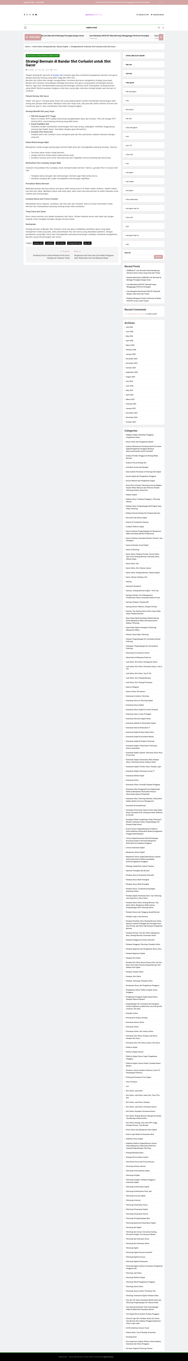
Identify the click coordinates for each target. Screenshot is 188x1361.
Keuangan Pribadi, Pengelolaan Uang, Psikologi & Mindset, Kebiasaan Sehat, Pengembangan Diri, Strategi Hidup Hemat (143, 822)
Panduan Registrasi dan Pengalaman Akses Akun (143, 949)
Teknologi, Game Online (134, 1287)
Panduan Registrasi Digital (135, 953)
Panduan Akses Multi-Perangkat (137, 884)
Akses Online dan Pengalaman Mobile (139, 442)
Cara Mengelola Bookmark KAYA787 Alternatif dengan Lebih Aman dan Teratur (121, 2)
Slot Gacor (61, 243)
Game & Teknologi (132, 550)
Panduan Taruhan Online (134, 972)
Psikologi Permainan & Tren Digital (138, 1077)
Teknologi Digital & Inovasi (135, 1257)
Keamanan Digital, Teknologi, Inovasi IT (140, 771)
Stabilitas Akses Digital (134, 1139)
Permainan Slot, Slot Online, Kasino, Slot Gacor (143, 1043)
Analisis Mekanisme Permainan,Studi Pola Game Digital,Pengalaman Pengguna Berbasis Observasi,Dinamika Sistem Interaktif (143, 448)
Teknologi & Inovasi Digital (135, 1196)
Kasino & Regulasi (132, 687)
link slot (129, 119)
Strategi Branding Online (134, 1153)
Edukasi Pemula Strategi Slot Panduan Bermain (143, 513)
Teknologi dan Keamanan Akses (137, 1239)
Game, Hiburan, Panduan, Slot (136, 577)
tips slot (87, 243)
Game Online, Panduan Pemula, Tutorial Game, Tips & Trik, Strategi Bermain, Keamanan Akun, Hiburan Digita (142, 556)
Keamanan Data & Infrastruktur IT (138, 728)
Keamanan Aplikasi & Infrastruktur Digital (141, 723)
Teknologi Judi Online (134, 1273)
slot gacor (129, 172)
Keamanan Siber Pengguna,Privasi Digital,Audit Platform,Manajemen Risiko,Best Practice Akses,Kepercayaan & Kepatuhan (143, 791)
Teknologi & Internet (133, 1200)
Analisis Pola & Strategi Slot (136, 463)
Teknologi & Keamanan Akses (137, 1205)
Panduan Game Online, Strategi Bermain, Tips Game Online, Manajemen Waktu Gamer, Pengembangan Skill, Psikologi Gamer (142, 905)
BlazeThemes (108, 1357)
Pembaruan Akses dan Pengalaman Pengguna (142, 985)
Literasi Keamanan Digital (135, 848)
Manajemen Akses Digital (135, 852)
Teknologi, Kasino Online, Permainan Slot (141, 1291)
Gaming (129, 582)
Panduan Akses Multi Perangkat (137, 880)
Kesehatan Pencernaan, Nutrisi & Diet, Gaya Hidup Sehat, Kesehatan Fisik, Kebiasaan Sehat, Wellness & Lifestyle (144, 812)
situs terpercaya (132, 199)
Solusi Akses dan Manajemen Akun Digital (141, 1130)
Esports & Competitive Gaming (137, 522)
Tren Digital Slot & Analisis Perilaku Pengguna (142, 1314)
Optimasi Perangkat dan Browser (138, 871)
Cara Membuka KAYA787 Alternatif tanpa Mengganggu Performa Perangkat (73, 36)
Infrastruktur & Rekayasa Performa (138, 657)
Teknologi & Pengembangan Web (138, 1218)
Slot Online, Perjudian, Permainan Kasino (140, 1111)
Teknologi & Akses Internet (136, 1166)
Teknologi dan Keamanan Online (137, 1243)
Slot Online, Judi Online (134, 1091)
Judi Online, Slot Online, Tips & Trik (138, 673)
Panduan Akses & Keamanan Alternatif (140, 875)
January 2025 (131, 408)
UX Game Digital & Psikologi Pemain (139, 1348)
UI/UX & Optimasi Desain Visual (137, 1328)
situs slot (129, 154)
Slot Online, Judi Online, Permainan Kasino (141, 1107)
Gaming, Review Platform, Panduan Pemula (141, 607)
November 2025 (131, 363)
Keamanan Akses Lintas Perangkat (138, 714)
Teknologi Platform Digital (135, 1277)
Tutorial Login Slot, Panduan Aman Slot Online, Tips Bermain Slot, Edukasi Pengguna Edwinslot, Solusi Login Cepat (143, 1320)
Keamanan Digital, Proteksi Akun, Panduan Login (143, 767)
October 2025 (131, 368)
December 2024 (131, 413)
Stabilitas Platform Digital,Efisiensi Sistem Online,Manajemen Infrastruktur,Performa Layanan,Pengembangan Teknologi (141, 1145)
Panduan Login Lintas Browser (137, 917)
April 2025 (129, 395)
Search (127, 253)
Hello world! (152, 314)
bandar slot (58, 75)
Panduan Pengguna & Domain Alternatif (140, 940)
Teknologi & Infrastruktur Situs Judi (139, 1191)
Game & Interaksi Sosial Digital (137, 545)
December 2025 (131, 359)
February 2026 (131, 350)
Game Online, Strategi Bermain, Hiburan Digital (42, 56)
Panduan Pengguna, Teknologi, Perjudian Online (143, 944)
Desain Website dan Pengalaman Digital (140, 481)
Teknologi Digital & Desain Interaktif (139, 1252)
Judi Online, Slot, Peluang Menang (138, 678)
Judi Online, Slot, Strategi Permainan (139, 682)
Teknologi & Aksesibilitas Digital (138, 1171)
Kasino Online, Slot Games (135, 691)
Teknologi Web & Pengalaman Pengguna (140, 1282)
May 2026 (129, 336)
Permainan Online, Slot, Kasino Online (139, 1031)
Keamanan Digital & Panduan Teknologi (140, 741)
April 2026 (129, 341)
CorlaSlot (49, 243)
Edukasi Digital (131, 495)
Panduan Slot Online (133, 958)
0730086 (31, 70)
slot (127, 101)
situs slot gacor (131, 128)
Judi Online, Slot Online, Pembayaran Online (141, 662)
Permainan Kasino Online (135, 1022)
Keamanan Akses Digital (135, 705)
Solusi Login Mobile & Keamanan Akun (140, 1134)
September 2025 (132, 372)
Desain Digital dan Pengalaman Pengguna (141, 476)
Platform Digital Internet (134, 1052)
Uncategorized (131, 1337)
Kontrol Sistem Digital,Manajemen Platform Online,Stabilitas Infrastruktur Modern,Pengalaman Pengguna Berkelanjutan (144, 831)
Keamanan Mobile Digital (135, 776)
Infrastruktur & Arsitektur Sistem (137, 653)
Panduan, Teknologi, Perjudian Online (139, 981)
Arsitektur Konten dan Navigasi (137, 467)
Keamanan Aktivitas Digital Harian (138, 719)
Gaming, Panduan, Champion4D (137, 602)
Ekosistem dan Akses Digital (136, 518)
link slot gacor (131, 92)
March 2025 (130, 399)
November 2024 (131, 417)
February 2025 (131, 404)
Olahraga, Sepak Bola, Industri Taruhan (140, 866)
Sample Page (91, 28)
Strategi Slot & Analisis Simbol (137, 1157)
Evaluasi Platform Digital (135, 527)
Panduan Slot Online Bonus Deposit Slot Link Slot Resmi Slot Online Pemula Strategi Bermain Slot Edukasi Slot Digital (144, 964)
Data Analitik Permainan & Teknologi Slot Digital (143, 472)
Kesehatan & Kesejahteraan (136, 806)
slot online (130, 182)
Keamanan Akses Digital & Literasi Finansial (142, 710)
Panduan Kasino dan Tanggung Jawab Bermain (143, 912)
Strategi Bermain (74, 243)
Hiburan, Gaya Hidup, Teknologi (137, 634)
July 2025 (129, 381)
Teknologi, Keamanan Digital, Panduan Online (142, 1296)
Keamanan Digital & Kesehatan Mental (140, 737)
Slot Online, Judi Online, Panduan (138, 1102)
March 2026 (130, 345)
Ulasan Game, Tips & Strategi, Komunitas (141, 1332)
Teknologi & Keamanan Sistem (137, 1214)
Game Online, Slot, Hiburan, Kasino (138, 568)
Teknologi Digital (132, 1248)
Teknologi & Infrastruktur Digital (137, 1187)
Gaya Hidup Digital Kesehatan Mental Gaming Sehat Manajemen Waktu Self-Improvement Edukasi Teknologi (142, 620)
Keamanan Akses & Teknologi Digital (139, 701)
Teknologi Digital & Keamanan (137, 1261)
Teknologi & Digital (133, 1175)
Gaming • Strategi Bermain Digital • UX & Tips (142, 591)
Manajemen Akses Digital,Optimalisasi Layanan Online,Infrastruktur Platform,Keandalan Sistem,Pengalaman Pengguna (143, 859)
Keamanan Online (132, 780)
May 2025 (129, 390)
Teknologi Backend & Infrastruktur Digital (141, 1223)
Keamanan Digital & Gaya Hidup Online (140, 732)
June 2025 (129, 386)
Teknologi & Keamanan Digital (137, 1209)
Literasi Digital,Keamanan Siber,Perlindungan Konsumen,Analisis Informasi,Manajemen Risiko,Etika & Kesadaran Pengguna (142, 840)
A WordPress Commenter (135, 314)
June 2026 (129, 332)
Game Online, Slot (132, 564)
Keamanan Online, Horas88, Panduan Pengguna (143, 785)
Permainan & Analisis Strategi (137, 1018)
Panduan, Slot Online (133, 976)
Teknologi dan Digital (133, 1227)
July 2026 (129, 327)
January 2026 (131, 354)
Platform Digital (131, 1047)
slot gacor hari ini (132, 208)
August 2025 (130, 377)
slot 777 (129, 146)
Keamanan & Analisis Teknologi (137, 696)
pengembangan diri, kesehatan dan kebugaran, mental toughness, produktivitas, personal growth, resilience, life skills (144, 1006)
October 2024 (131, 422)
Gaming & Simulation (133, 586)
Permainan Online (132, 1027)
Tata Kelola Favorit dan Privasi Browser (140, 1162)
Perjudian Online (132, 1013)
